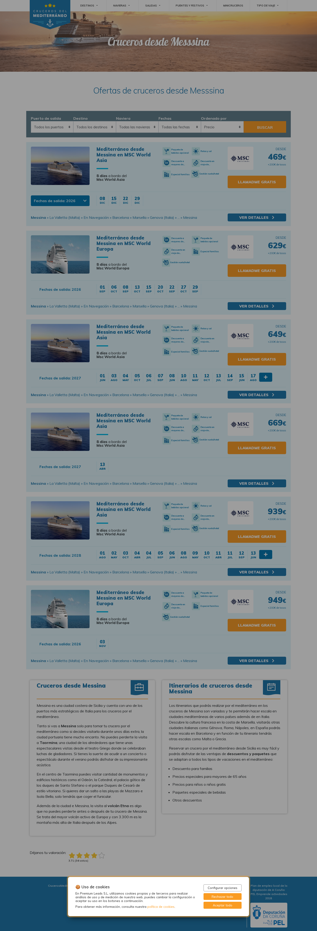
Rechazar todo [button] (222, 897)
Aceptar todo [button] (222, 905)
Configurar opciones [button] (222, 888)
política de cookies (161, 906)
